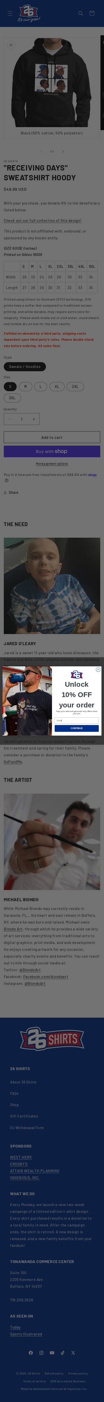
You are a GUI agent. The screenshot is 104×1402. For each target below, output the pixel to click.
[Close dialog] (98, 669)
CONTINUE (77, 728)
